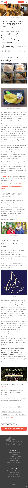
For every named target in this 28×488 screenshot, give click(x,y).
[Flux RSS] (22, 444)
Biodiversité (22, 414)
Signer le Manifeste (14, 458)
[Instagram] (11, 444)
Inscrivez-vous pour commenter (14, 428)
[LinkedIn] (14, 444)
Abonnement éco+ (14, 472)
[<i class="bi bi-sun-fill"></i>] (26, 486)
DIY (16, 414)
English (14, 484)
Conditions (9, 462)
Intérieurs (4, 411)
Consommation (5, 417)
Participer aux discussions (14, 476)
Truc (12, 414)
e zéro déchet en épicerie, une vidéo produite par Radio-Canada (12, 186)
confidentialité (17, 462)
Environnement (5, 414)
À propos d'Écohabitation (14, 452)
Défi (17, 219)
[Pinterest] (19, 444)
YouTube (3, 386)
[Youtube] (9, 444)
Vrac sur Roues (5, 176)
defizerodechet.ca (14, 235)
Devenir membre (14, 454)
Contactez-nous (14, 460)
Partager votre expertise (14, 474)
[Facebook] (6, 444)
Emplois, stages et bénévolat (14, 456)
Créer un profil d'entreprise (14, 470)
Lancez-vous (21, 2)
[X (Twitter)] (17, 444)
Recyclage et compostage (15, 411)
